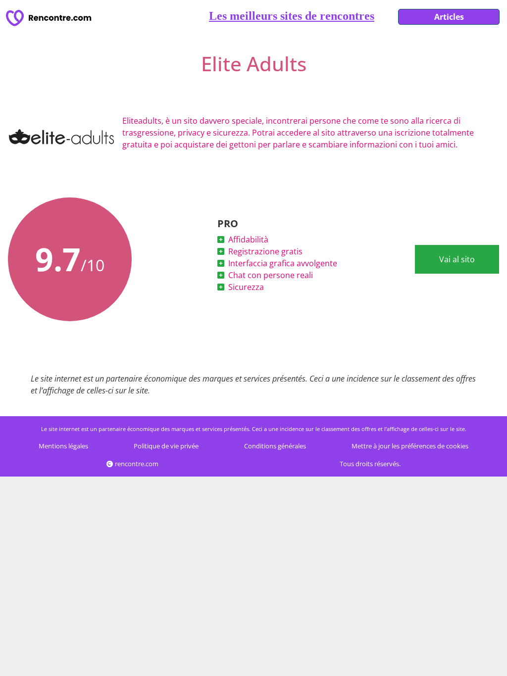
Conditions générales (275, 445)
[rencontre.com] (50, 18)
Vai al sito (457, 259)
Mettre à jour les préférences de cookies (410, 445)
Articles (449, 16)
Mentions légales (63, 445)
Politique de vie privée (166, 445)
